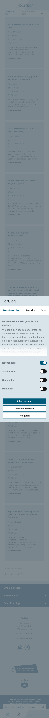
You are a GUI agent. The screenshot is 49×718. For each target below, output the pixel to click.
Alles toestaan (24, 401)
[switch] (43, 371)
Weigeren (24, 415)
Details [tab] (30, 310)
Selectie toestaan (24, 408)
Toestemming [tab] (11, 310)
